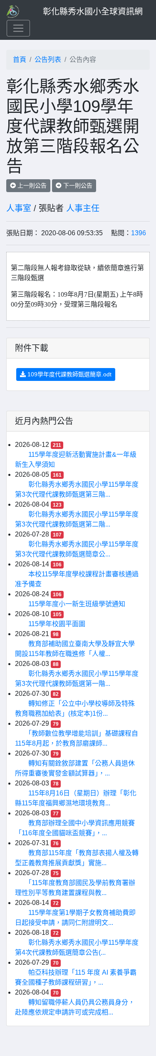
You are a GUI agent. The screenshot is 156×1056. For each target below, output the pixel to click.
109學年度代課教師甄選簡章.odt (68, 374)
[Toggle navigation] (18, 28)
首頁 (19, 59)
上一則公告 (31, 185)
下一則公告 (77, 185)
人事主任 (82, 208)
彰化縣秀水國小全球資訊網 (93, 11)
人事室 (18, 208)
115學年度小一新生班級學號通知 (76, 603)
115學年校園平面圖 (56, 623)
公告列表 (48, 59)
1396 (138, 233)
